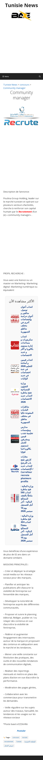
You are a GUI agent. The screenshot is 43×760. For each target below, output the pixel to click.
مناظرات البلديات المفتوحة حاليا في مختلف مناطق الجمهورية (27, 414)
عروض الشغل (8, 746)
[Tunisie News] (21, 15)
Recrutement (25, 211)
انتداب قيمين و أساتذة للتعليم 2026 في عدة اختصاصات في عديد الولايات (27, 369)
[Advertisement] (21, 48)
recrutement (8, 741)
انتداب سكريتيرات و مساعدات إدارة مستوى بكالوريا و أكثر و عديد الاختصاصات (27, 346)
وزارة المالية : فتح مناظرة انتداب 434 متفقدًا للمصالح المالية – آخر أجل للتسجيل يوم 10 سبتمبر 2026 (27, 528)
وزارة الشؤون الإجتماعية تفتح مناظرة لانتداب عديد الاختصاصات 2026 (26, 392)
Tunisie (18, 741)
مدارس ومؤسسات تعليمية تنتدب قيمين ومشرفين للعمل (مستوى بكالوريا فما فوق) (27, 439)
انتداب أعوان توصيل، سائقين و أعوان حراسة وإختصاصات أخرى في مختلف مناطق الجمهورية (27, 319)
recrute (24, 737)
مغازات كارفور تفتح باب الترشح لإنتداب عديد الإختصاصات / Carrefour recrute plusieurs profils (27, 469)
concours (16, 737)
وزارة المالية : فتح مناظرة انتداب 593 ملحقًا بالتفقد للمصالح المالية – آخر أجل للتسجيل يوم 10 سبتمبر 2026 (27, 498)
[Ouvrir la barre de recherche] (39, 76)
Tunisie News (21, 5)
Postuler (21, 730)
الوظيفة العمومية (29, 741)
